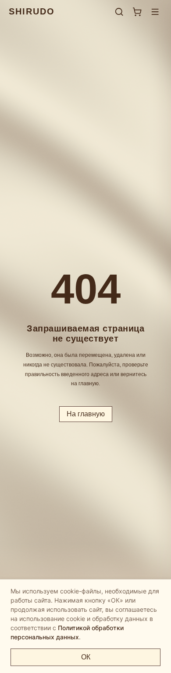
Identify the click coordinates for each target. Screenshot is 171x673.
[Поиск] (119, 11)
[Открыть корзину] (137, 11)
